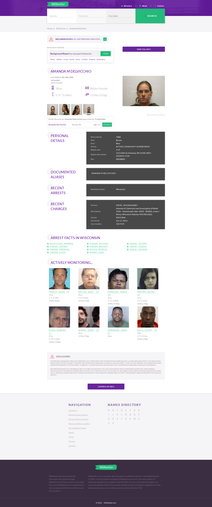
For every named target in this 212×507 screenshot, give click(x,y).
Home (49, 28)
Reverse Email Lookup (78, 415)
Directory (128, 6)
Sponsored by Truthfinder (55, 47)
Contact (160, 6)
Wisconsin (60, 28)
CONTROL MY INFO (106, 387)
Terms (71, 437)
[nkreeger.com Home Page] (58, 4)
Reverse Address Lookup (79, 424)
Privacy (72, 441)
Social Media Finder (77, 428)
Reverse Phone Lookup (78, 419)
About (144, 6)
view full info (144, 49)
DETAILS (107, 124)
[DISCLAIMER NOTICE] (105, 39)
